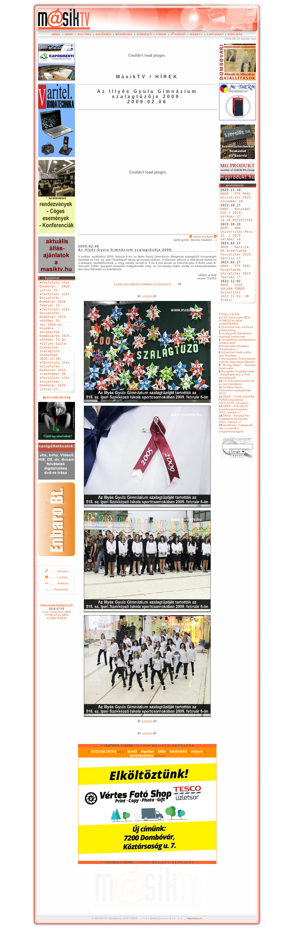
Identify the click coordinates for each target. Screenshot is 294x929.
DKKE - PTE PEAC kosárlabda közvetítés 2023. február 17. (236, 271)
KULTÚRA (84, 34)
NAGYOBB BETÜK (56, 397)
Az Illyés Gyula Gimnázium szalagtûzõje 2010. (235, 390)
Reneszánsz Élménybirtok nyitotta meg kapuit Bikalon (237, 360)
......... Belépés (58, 583)
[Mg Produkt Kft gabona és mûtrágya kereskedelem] (237, 179)
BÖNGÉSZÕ (144, 34)
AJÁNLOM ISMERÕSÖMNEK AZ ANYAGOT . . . (145, 284)
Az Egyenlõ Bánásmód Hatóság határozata (235, 335)
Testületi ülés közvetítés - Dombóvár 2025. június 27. (55, 383)
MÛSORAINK (123, 34)
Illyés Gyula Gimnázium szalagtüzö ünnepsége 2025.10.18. (53, 351)
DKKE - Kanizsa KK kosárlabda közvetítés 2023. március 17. (236, 252)
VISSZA (147, 296)
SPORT (69, 34)
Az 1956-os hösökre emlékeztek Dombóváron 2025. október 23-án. (56, 332)
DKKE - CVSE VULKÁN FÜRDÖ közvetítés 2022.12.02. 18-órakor (235, 292)
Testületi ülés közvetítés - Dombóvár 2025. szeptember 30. (55, 368)
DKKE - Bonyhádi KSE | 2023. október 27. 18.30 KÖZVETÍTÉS (236, 214)
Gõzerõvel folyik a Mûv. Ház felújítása (235, 354)
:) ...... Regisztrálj (57, 589)
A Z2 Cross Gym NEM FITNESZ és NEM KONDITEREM (234, 320)
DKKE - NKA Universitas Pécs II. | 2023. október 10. (236, 233)
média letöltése (203, 236)
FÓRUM (161, 34)
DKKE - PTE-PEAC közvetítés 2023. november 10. (236, 197)
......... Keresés (58, 571)
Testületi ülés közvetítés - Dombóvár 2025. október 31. (55, 315)
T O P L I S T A (229, 314)
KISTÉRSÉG (103, 34)
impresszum (194, 918)
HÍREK (56, 34)
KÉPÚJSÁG (235, 34)
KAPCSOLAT (215, 34)
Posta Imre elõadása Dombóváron (234, 347)
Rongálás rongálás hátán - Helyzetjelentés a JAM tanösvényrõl (237, 374)
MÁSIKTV (196, 34)
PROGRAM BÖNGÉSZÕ (56, 605)
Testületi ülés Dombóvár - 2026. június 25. (56, 286)
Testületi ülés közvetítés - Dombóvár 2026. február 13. (55, 299)
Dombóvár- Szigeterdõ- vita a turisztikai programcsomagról (236, 428)
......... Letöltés (58, 577)
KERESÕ (180, 34)
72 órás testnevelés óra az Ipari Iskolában (236, 382)
